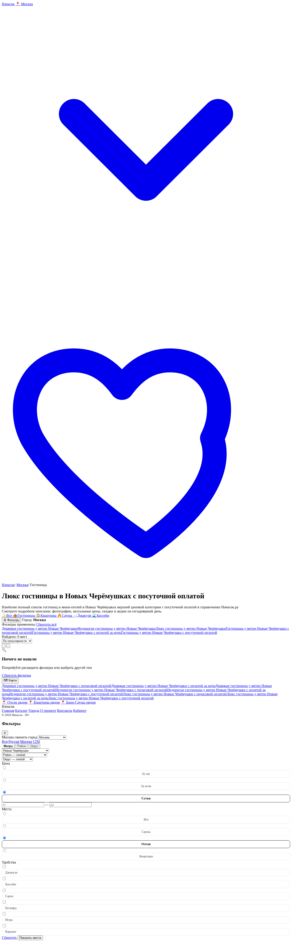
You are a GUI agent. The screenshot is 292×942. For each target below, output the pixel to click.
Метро (8, 746)
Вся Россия (10, 741)
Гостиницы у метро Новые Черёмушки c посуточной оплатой (169, 633)
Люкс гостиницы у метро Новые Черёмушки (191, 628)
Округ (34, 746)
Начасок (8, 585)
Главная (8, 711)
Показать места (30, 937)
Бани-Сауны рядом (78, 702)
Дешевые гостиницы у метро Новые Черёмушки (40, 628)
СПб (36, 741)
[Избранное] (146, 581)
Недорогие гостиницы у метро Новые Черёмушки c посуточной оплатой (66, 694)
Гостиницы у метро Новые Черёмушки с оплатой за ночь (76, 633)
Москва (22, 585)
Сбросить (9, 937)
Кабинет (79, 711)
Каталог (21, 711)
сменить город (26, 737)
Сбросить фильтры (16, 675)
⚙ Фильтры (11, 620)
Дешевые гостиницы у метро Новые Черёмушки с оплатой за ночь (163, 686)
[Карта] (8, 645)
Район (21, 746)
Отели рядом (14, 702)
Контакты (64, 711)
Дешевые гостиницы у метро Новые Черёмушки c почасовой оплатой (56, 686)
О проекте (48, 711)
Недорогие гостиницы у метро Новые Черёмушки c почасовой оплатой (111, 690)
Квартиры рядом (44, 702)
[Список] (3, 645)
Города (34, 711)
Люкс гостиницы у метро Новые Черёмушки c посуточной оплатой (101, 698)
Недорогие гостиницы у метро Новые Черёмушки (117, 628)
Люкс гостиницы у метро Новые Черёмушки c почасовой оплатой (175, 694)
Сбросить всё (46, 624)
